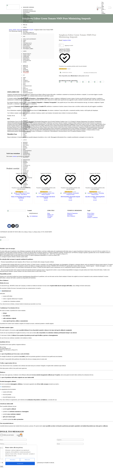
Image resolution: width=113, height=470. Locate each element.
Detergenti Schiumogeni (29, 11)
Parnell (25, 161)
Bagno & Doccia (27, 53)
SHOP (14, 29)
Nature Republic (27, 150)
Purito (24, 164)
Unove (24, 186)
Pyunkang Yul (26, 165)
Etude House (26, 111)
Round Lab (25, 170)
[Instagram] (13, 226)
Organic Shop (26, 154)
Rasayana (25, 166)
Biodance (25, 91)
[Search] (97, 9)
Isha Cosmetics (27, 131)
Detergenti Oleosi (28, 9)
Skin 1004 (25, 173)
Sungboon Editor (27, 177)
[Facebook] (9, 226)
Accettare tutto (20, 463)
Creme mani (26, 56)
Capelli (25, 27)
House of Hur (26, 127)
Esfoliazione (26, 12)
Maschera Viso (27, 18)
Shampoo (25, 29)
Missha (25, 146)
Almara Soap (26, 81)
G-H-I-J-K (25, 118)
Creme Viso (26, 20)
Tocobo (25, 183)
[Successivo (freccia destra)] (110, 235)
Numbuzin (25, 152)
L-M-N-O (25, 139)
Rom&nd (25, 168)
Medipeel (25, 143)
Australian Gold (27, 85)
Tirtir (24, 182)
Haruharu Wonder (28, 122)
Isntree (25, 133)
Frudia (24, 114)
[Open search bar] (97, 6)
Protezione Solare (28, 22)
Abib (24, 79)
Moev (24, 149)
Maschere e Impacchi (28, 32)
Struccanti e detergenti (29, 39)
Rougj (24, 169)
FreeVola (25, 113)
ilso (24, 130)
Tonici (24, 14)
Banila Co (25, 88)
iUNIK (24, 134)
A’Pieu (24, 77)
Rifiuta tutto (27, 459)
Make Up (25, 65)
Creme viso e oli (27, 44)
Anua (24, 83)
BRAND (26, 72)
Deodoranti (26, 57)
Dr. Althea (25, 104)
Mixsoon (25, 147)
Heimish (25, 123)
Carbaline (25, 97)
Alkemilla (25, 80)
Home (10, 29)
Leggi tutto (70, 201)
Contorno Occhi (27, 19)
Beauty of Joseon (27, 90)
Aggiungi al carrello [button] (21, 201)
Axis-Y (24, 87)
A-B (24, 75)
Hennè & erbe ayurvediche (30, 34)
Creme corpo (26, 55)
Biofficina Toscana (28, 92)
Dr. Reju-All (26, 106)
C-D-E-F (24, 95)
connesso (14, 156)
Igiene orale (26, 59)
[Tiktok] (17, 226)
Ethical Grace (26, 110)
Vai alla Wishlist (14, 56)
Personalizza (12, 459)
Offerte (25, 69)
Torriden (25, 184)
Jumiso (24, 136)
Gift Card (26, 71)
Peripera (25, 162)
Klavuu (25, 137)
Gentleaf (25, 120)
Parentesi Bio (26, 159)
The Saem (25, 180)
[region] (20, 456)
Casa (24, 68)
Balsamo (25, 31)
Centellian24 (26, 100)
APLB (24, 84)
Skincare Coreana (28, 7)
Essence (25, 15)
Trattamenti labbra (28, 48)
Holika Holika (26, 126)
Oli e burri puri (27, 60)
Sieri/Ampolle (26, 16)
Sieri (24, 41)
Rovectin (25, 172)
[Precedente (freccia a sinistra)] (2, 235)
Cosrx (24, 102)
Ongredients (26, 153)
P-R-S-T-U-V (25, 157)
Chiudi (99, 191)
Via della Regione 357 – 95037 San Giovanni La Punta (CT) (16, 221)
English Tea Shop (27, 107)
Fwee (24, 115)
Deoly (24, 103)
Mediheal (25, 142)
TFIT (24, 179)
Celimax (25, 99)
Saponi (24, 62)
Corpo (24, 51)
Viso (24, 36)
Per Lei (25, 24)
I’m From (25, 129)
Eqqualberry (26, 108)
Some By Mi (25, 176)
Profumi (25, 67)
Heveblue (25, 125)
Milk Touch (26, 145)
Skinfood (25, 175)
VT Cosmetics (26, 187)
